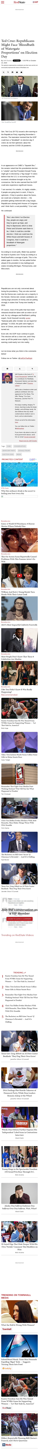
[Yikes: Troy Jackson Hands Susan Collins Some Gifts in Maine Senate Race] (19, 742)
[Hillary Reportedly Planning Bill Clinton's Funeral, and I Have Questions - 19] (19, 1424)
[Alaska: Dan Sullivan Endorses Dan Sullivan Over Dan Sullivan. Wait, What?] (19, 1193)
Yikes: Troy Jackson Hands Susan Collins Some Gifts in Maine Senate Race (19, 755)
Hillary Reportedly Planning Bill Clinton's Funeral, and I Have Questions (19, 1439)
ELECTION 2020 (8, 454)
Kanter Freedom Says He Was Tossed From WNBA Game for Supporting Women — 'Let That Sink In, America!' (18, 723)
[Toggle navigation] (2, 2)
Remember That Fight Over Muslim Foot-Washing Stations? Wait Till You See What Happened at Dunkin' (17, 788)
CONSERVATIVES (20, 446)
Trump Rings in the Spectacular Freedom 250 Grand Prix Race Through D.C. (19, 1170)
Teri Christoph (6, 794)
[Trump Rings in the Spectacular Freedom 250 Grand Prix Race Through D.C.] (19, 1156)
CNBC (9, 446)
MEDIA (19, 454)
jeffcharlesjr (20, 428)
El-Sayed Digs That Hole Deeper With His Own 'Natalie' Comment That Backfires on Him (19, 1247)
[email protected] (29, 437)
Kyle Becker (5, 860)
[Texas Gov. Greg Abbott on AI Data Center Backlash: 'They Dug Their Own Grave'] (19, 874)
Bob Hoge (4, 728)
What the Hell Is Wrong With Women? (18, 1325)
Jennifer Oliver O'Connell (9, 891)
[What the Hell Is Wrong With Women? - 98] (19, 1311)
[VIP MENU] (35, 2)
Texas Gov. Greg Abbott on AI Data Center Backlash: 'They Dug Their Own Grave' (17, 887)
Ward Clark (19, 1138)
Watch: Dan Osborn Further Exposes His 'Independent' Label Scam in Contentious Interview (19, 1132)
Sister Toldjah (5, 760)
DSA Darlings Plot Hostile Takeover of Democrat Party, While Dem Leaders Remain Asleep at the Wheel (19, 1093)
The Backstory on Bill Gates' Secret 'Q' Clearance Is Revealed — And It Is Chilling (18, 855)
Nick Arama (5, 828)
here (16, 422)
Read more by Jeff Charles (28, 441)
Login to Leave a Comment (19, 919)
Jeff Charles (7, 60)
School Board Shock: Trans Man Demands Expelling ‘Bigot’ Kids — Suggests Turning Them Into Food (19, 1362)
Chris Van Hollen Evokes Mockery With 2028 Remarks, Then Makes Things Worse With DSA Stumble (18, 822)
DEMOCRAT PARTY (8, 451)
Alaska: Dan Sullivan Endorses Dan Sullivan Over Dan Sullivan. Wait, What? (19, 1207)
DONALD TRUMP (24, 451)
